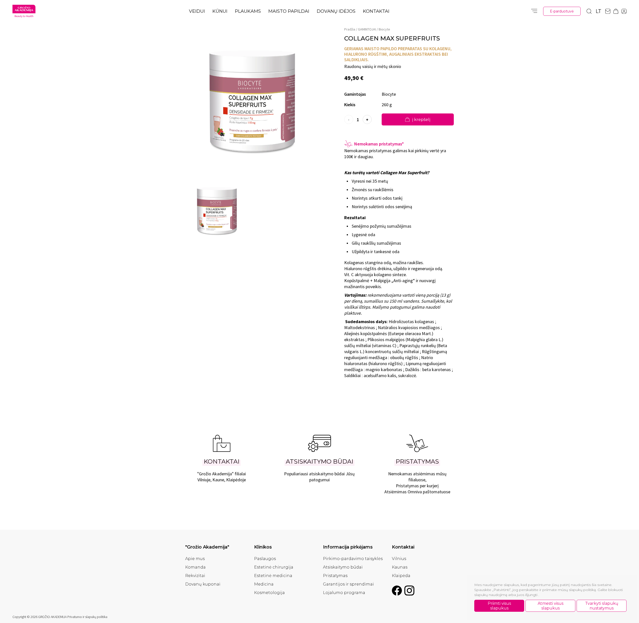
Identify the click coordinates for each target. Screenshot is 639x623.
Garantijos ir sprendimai (348, 584)
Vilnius (399, 558)
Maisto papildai (288, 11)
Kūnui (219, 11)
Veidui (197, 11)
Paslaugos (265, 558)
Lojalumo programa (344, 592)
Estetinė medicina (273, 575)
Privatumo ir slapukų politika (87, 617)
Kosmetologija (269, 592)
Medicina (264, 584)
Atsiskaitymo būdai (343, 567)
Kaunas (399, 567)
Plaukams (248, 11)
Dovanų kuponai (202, 584)
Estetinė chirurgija (273, 567)
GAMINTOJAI (367, 29)
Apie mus (195, 558)
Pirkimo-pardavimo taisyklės (353, 558)
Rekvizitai (195, 575)
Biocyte (384, 29)
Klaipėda (401, 575)
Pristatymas (335, 575)
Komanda (195, 567)
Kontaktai (376, 11)
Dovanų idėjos (336, 11)
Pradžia (349, 29)
